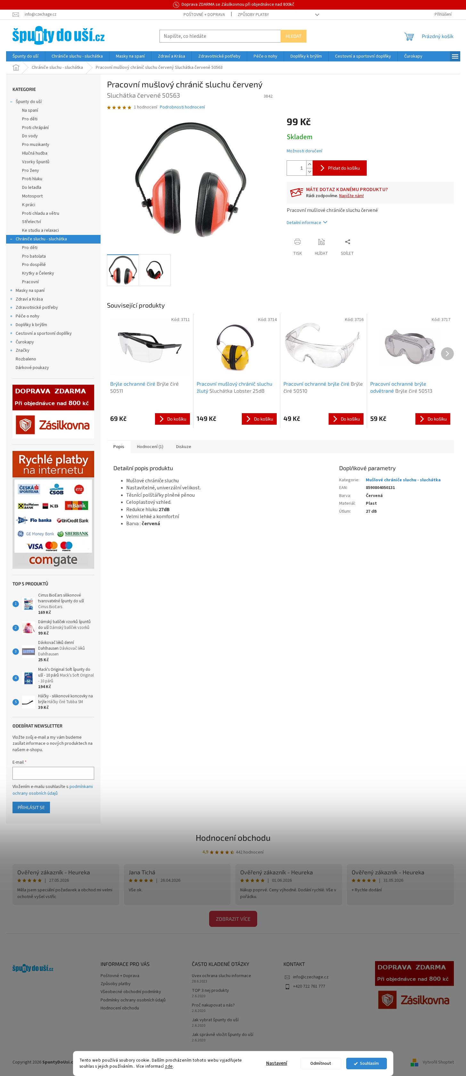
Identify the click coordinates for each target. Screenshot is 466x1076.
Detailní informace (304, 223)
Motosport (32, 196)
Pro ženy (30, 170)
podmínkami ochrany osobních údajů (52, 789)
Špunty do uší (29, 102)
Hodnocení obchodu (233, 837)
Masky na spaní (30, 290)
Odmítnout (320, 1063)
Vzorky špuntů (35, 162)
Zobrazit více (233, 919)
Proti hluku (32, 179)
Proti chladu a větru (40, 213)
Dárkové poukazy (32, 368)
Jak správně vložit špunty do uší (222, 1035)
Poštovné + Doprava (204, 15)
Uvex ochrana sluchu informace (221, 976)
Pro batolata (34, 256)
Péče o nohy (27, 316)
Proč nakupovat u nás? (213, 1005)
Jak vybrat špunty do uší (215, 1020)
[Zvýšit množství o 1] (309, 164)
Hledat (293, 36)
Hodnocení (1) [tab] (150, 447)
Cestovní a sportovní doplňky (44, 333)
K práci (28, 205)
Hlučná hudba (34, 153)
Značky (22, 350)
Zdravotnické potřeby (37, 307)
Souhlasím (369, 1063)
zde (169, 1066)
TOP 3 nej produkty (210, 991)
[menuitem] (25, 56)
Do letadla (31, 187)
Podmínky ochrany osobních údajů (133, 1000)
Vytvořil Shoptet (438, 1062)
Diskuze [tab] (183, 447)
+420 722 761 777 (309, 986)
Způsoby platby (253, 15)
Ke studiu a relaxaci (40, 230)
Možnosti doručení (304, 151)
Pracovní (30, 282)
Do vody (30, 136)
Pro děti (29, 119)
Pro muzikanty (35, 144)
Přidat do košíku (344, 168)
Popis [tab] (118, 447)
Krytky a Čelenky (38, 273)
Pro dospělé (34, 264)
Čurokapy (25, 342)
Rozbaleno (26, 359)
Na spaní (30, 110)
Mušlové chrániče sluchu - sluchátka (403, 480)
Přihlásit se (31, 807)
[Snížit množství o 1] (309, 171)
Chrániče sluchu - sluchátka (41, 239)
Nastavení (276, 1063)
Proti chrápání (35, 127)
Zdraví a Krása (29, 299)
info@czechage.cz (311, 977)
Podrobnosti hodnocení (182, 107)
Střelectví (31, 222)
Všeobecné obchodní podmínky (131, 992)
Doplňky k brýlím (31, 325)
